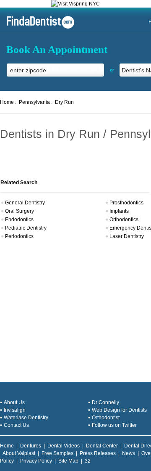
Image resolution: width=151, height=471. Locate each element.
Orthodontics (123, 219)
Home (7, 446)
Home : (8, 102)
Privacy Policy (36, 461)
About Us (14, 402)
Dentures (30, 446)
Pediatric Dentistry (26, 228)
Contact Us (16, 425)
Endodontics (19, 219)
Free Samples (57, 453)
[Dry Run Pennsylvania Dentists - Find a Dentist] (37, 28)
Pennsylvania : (35, 102)
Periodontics (19, 236)
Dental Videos (63, 446)
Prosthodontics (126, 203)
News (128, 453)
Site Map (68, 461)
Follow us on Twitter (114, 425)
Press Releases (98, 453)
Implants (119, 211)
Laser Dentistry (126, 236)
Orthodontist (106, 418)
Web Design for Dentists (119, 410)
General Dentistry (25, 203)
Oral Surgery (19, 211)
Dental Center (102, 446)
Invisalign (15, 410)
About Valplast (19, 453)
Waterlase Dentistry (26, 418)
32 (88, 461)
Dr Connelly (105, 402)
